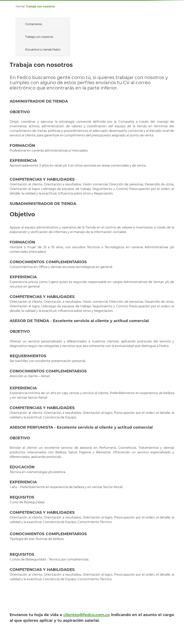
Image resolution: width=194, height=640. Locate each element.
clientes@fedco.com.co (86, 614)
